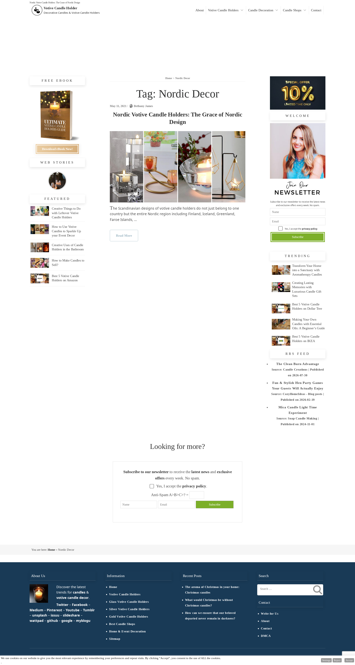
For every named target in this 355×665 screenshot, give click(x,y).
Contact (316, 10)
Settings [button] (326, 660)
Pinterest (54, 610)
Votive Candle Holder (60, 8)
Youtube (73, 610)
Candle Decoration (260, 10)
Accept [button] (349, 660)
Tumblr (89, 610)
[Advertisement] (177, 43)
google (66, 620)
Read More (124, 235)
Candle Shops (292, 10)
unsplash (39, 615)
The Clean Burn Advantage (297, 364)
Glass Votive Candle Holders (129, 602)
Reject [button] (337, 660)
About (199, 10)
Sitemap (114, 639)
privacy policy (309, 228)
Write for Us (269, 613)
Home (51, 549)
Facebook (80, 604)
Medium (36, 610)
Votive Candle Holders (223, 10)
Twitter (62, 604)
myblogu (83, 620)
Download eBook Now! (57, 149)
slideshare (71, 615)
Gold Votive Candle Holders (128, 616)
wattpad (36, 620)
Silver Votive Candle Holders (129, 609)
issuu (55, 615)
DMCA (266, 636)
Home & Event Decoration (127, 631)
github (52, 620)
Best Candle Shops (122, 624)
